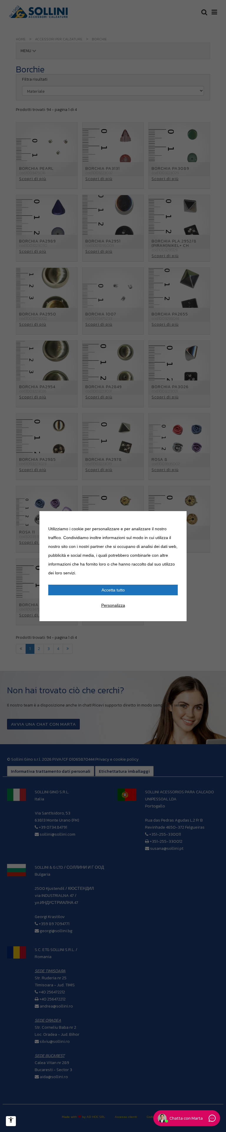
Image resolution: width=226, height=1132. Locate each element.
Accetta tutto (113, 590)
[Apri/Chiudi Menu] (11, 1121)
